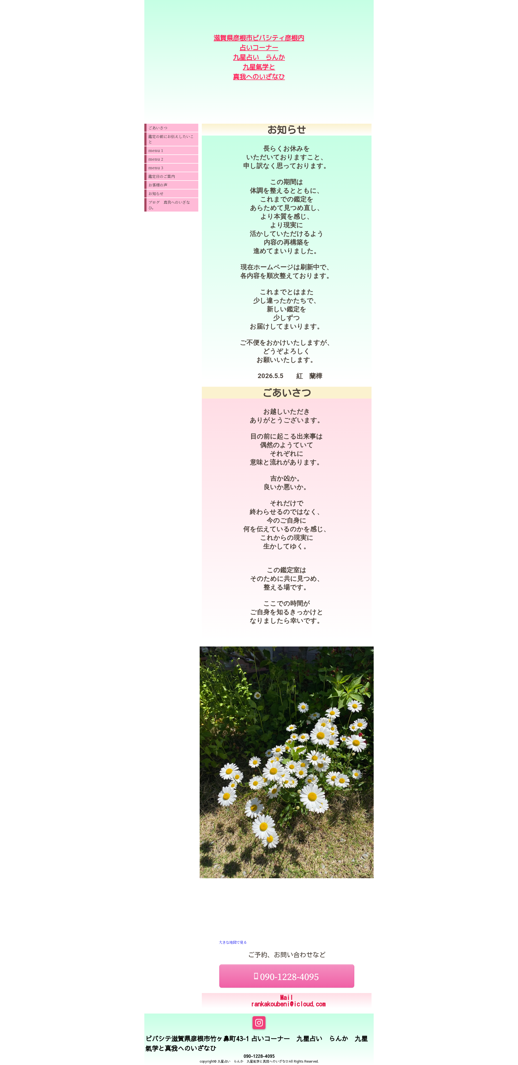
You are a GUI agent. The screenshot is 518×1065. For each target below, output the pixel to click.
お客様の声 (157, 185)
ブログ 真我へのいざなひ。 (169, 204)
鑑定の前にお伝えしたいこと (171, 139)
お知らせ (155, 193)
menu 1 (155, 150)
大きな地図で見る (233, 942)
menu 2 (155, 159)
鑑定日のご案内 (161, 176)
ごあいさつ (157, 127)
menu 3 (155, 167)
